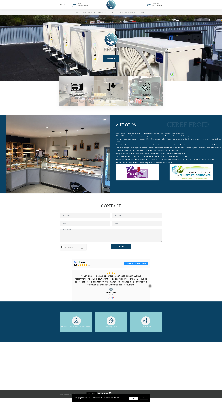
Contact (143, 12)
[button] (58, 48)
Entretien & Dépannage (127, 12)
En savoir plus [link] (78, 398)
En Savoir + (111, 58)
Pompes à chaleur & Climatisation (94, 12)
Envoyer (121, 246)
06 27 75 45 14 (157, 5)
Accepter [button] (133, 398)
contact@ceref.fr (83, 5)
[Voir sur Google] (111, 289)
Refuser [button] (143, 398)
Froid (112, 12)
